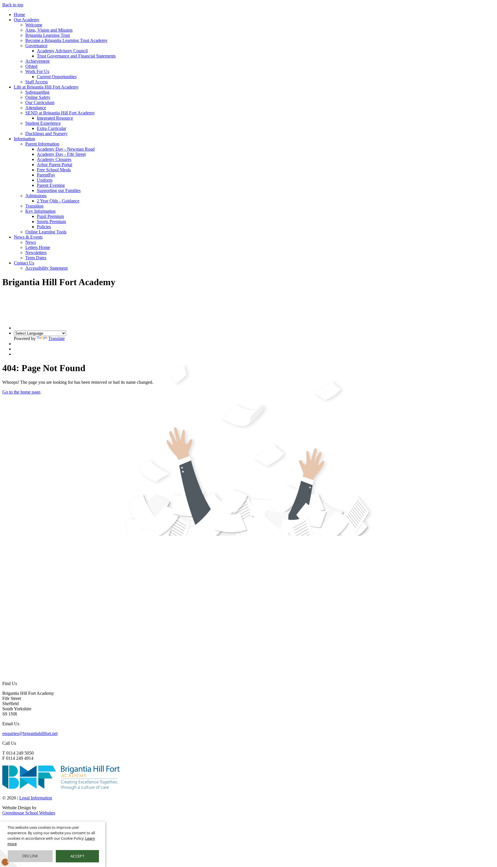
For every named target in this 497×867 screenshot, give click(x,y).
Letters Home (37, 247)
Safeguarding (37, 92)
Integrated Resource (55, 118)
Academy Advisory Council (62, 50)
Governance (36, 45)
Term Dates (35, 257)
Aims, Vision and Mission (48, 30)
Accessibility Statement (46, 268)
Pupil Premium (50, 216)
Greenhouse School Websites (28, 812)
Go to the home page (21, 392)
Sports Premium (51, 221)
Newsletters (36, 252)
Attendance (35, 107)
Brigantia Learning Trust (47, 35)
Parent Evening (51, 185)
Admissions (36, 195)
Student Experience (43, 123)
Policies (44, 226)
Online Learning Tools (45, 231)
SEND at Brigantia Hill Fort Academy (60, 112)
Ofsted (31, 66)
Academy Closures (54, 159)
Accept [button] (77, 856)
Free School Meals (54, 169)
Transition (34, 206)
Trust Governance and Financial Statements (76, 55)
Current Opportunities (57, 76)
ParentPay (46, 174)
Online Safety (37, 97)
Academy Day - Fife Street (61, 154)
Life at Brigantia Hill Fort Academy (46, 87)
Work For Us (37, 71)
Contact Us (24, 262)
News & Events (28, 237)
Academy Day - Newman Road (66, 149)
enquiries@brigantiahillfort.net (30, 733)
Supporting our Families (59, 190)
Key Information (40, 211)
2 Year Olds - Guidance (58, 200)
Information (24, 138)
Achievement (37, 61)
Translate (56, 338)
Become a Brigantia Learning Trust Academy (66, 40)
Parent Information (42, 143)
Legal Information (35, 797)
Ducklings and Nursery (46, 133)
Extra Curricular (51, 128)
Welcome (33, 24)
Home (19, 14)
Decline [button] (30, 855)
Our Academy (26, 19)
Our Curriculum (39, 102)
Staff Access (36, 81)
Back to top (12, 4)
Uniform (44, 180)
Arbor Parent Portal (54, 164)
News (30, 242)
